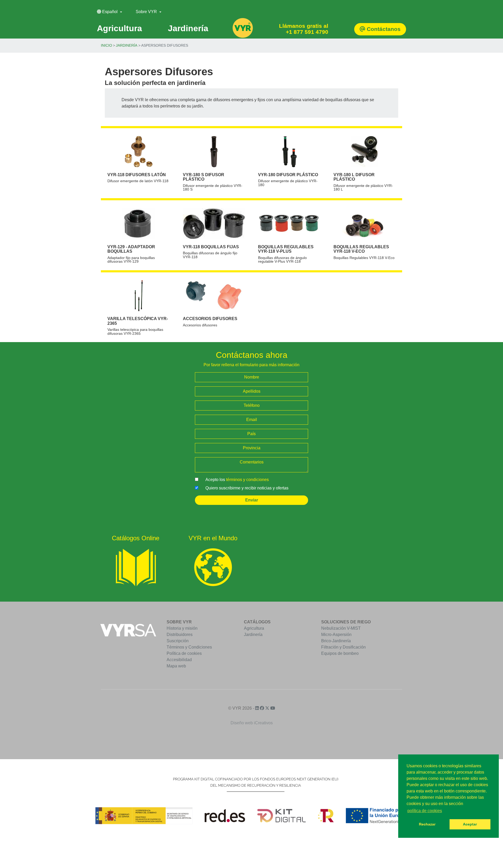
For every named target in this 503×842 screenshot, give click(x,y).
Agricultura (254, 628)
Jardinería (126, 45)
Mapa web (176, 666)
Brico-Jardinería (336, 641)
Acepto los (237, 479)
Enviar (251, 500)
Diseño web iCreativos (252, 723)
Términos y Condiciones (189, 647)
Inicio (106, 45)
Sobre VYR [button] (147, 11)
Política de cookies (184, 653)
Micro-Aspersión (336, 634)
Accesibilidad (179, 659)
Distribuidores (180, 634)
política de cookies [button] (424, 810)
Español (110, 11)
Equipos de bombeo (340, 653)
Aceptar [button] (470, 824)
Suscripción (178, 641)
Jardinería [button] (188, 28)
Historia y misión (182, 628)
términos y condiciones (247, 479)
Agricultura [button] (119, 28)
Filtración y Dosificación (343, 647)
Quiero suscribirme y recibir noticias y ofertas (246, 488)
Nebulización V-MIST (341, 628)
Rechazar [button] (427, 824)
